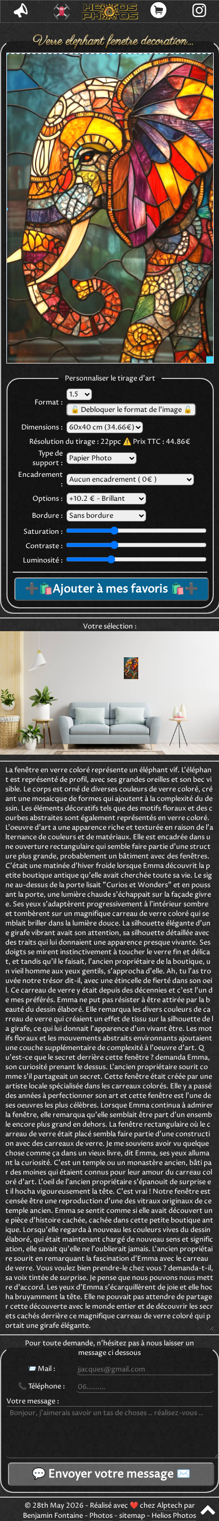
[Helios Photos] (110, 12)
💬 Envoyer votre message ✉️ (111, 1474)
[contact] (21, 11)
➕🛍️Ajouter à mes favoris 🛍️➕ (111, 589)
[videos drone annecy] (61, 12)
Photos (101, 1515)
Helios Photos (173, 1515)
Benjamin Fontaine (53, 1515)
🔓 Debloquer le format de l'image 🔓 (131, 410)
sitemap (132, 1515)
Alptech (169, 1505)
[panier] (158, 11)
